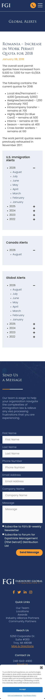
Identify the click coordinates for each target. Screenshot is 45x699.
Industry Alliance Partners (22, 618)
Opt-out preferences (15, 695)
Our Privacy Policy (30, 695)
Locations (22, 611)
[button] (41, 667)
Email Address (11, 475)
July (15, 176)
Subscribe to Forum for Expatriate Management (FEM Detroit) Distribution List (21, 540)
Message (8, 503)
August (17, 172)
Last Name (9, 447)
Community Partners (22, 621)
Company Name (13, 489)
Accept (22, 689)
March (17, 193)
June (16, 180)
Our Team (22, 608)
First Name (9, 433)
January (18, 202)
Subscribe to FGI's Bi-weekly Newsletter (23, 528)
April (15, 189)
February (18, 198)
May (15, 185)
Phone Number (12, 461)
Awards (22, 614)
